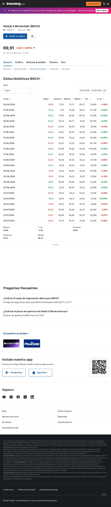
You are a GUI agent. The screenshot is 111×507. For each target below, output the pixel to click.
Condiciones (8, 490)
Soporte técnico (65, 422)
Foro (63, 62)
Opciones (66, 69)
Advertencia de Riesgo (49, 490)
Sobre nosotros (65, 411)
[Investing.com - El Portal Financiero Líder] (16, 3)
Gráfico (19, 62)
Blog (4, 411)
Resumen (7, 69)
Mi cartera (6, 422)
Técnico (53, 62)
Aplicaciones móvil (10, 416)
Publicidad (62, 416)
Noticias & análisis (36, 62)
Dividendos (54, 69)
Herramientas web (10, 428)
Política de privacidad (26, 490)
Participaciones (20, 69)
